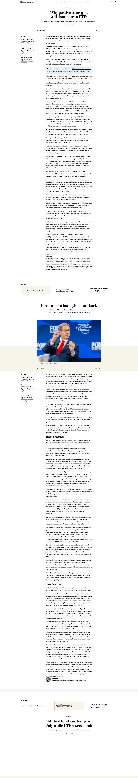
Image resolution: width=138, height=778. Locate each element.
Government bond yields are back (33, 290)
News (52, 2)
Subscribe (110, 2)
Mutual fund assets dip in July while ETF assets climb (64, 290)
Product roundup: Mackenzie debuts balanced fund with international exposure (99, 290)
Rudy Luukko (41, 30)
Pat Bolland (41, 368)
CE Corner (87, 2)
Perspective (59, 2)
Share (96, 30)
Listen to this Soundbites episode (81, 69)
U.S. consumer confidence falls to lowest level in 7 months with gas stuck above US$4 (27, 50)
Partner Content (78, 2)
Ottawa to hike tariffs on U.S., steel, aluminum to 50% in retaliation (27, 41)
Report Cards (68, 2)
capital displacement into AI (59, 474)
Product (69, 8)
